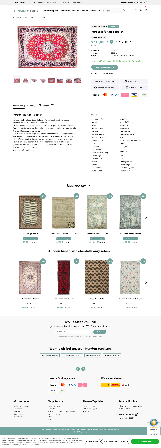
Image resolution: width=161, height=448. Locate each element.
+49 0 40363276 (139, 2)
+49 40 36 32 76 (127, 414)
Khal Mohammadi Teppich (64, 299)
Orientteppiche (90, 406)
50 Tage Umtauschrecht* (74, 2)
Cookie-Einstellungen (21, 406)
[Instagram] (83, 369)
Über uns (17, 411)
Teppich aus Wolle (97, 299)
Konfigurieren (92, 441)
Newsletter (18, 409)
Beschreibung (19, 106)
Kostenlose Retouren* (135, 81)
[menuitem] (51, 10)
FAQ (50, 419)
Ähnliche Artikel (79, 186)
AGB (50, 417)
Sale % (86, 411)
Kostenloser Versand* (106, 81)
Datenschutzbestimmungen (70, 336)
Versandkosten (75, 430)
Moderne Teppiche (91, 409)
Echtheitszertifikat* (136, 87)
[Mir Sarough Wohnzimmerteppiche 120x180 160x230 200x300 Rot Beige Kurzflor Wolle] (30, 212)
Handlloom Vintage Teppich (97, 234)
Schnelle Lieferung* (113, 355)
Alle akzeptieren (145, 441)
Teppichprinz (17, 18)
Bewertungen (34, 106)
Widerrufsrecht (54, 414)
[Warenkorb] (146, 10)
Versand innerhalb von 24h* (46, 2)
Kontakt (52, 409)
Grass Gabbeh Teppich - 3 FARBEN (64, 234)
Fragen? (48, 106)
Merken (96, 73)
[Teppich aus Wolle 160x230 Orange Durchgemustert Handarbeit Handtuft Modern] (97, 277)
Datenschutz (18, 414)
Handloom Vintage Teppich (130, 234)
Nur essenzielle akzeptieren (116, 441)
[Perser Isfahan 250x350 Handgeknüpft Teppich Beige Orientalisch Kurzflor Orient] (30, 277)
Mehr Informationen (32, 445)
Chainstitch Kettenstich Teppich (131, 299)
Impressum (18, 417)
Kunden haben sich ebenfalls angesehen (79, 251)
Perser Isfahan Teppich (30, 299)
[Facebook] (78, 369)
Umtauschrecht (54, 406)
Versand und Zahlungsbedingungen (62, 411)
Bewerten (109, 73)
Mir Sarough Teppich (30, 234)
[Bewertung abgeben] (119, 35)
